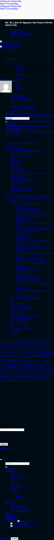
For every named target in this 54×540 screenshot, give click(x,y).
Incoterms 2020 (33, 352)
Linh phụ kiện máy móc (28, 246)
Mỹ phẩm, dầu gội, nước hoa (30, 258)
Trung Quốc (29, 376)
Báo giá (9, 514)
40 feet (4, 341)
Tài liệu (19, 88)
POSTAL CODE (24, 367)
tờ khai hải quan (23, 379)
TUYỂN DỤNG (17, 486)
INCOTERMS (17, 166)
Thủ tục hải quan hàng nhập (25, 203)
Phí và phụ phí (17, 171)
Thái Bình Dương (14, 374)
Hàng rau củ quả (24, 236)
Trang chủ (11, 58)
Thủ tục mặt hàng (20, 98)
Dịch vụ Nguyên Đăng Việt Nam (22, 143)
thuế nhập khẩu (40, 371)
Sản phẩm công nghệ (27, 268)
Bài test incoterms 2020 (23, 106)
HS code (8, 352)
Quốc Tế (14, 311)
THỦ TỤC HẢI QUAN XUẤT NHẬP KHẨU (26, 196)
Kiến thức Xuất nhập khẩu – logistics (24, 151)
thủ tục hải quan (32, 373)
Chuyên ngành (18, 96)
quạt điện (48, 368)
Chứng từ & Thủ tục (20, 156)
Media (13, 81)
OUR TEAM (16, 476)
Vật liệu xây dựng (25, 296)
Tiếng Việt (11, 521)
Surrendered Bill (7, 371)
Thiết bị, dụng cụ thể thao (29, 278)
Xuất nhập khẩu (18, 323)
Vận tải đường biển (20, 318)
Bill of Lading (15, 341)
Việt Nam (35, 379)
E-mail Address (8, 425)
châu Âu (11, 343)
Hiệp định (23, 350)
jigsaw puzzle (17, 148)
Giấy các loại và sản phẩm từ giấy (33, 228)
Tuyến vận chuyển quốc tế (24, 316)
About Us (10, 471)
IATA (17, 352)
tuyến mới (44, 376)
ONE (2, 368)
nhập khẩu (45, 364)
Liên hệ (14, 481)
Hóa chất (20, 238)
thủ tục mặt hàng (19, 509)
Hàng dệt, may (23, 233)
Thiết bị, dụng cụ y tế (27, 281)
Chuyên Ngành (18, 506)
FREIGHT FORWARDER (15, 347)
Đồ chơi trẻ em (23, 221)
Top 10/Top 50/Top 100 (22, 328)
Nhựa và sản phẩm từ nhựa (30, 261)
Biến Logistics (17, 303)
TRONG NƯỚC (18, 313)
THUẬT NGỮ (17, 183)
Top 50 (18, 376)
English (24, 524)
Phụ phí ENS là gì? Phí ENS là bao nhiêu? (26, 114)
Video (19, 86)
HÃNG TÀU (16, 161)
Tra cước (15, 111)
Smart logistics (18, 176)
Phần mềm (11, 193)
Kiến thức (10, 93)
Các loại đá (21, 206)
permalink (5, 79)
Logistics (15, 168)
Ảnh (18, 83)
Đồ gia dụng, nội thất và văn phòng (34, 223)
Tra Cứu (9, 326)
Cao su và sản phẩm (26, 211)
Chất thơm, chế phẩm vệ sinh (31, 213)
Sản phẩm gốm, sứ (26, 271)
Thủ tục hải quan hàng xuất (24, 298)
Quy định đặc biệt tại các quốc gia (28, 173)
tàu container (8, 379)
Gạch (18, 226)
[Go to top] (1, 459)
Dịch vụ (20, 73)
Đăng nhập (6, 448)
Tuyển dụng (11, 333)
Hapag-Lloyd (8, 349)
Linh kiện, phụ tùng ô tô (28, 243)
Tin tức (9, 301)
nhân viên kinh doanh (28, 364)
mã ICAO (36, 361)
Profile (13, 479)
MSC (31, 356)
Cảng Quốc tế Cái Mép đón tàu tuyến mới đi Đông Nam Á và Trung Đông (28, 127)
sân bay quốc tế (22, 371)
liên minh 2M (19, 357)
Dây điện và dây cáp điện (29, 216)
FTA (32, 346)
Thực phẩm (22, 288)
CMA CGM (26, 343)
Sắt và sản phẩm (24, 273)
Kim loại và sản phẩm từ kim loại (33, 241)
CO (39, 343)
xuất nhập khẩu (26, 381)
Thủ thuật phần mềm (21, 511)
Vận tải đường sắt (19, 321)
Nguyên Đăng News (21, 308)
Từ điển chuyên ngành (22, 108)
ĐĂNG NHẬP (12, 519)
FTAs (13, 158)
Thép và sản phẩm (25, 276)
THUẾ (13, 186)
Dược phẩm (22, 218)
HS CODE (15, 163)
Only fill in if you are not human (16, 438)
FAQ (18, 78)
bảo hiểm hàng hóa (20, 153)
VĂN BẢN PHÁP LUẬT (22, 191)
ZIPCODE (15, 331)
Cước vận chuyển (19, 306)
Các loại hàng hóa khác (28, 208)
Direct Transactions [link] (11, 62)
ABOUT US (16, 474)
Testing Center (18, 178)
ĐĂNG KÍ (10, 516)
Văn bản (45, 379)
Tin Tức (9, 501)
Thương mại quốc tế (21, 188)
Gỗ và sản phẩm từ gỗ (27, 231)
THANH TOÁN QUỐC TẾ (23, 181)
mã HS (25, 361)
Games (9, 146)
